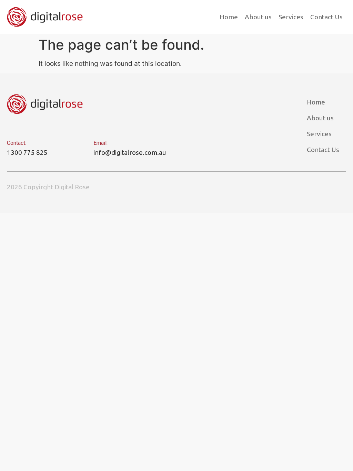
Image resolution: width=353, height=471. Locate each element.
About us (258, 17)
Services (291, 17)
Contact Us (326, 17)
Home (229, 17)
